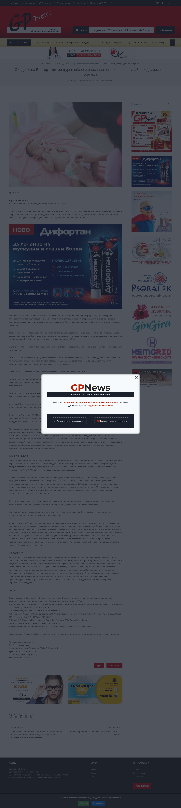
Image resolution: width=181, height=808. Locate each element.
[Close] (136, 377)
